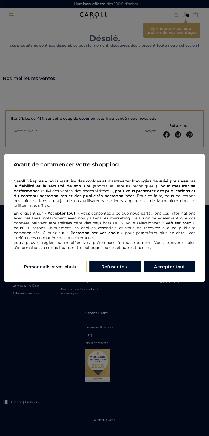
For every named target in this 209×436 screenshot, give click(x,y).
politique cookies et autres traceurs (116, 247)
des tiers (32, 218)
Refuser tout (115, 266)
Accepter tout (169, 266)
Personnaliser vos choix (50, 266)
